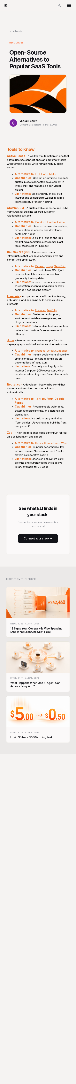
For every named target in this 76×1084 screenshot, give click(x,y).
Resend (39, 266)
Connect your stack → (38, 538)
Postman (40, 310)
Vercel (50, 350)
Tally (37, 398)
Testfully (52, 310)
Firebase (40, 350)
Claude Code (52, 443)
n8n (45, 174)
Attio (62, 222)
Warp (64, 443)
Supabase (61, 350)
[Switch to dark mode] (60, 5)
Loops (49, 266)
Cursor (39, 443)
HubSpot (52, 222)
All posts (17, 31)
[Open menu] (69, 5)
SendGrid (59, 266)
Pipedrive (40, 222)
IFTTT (38, 174)
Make (52, 174)
